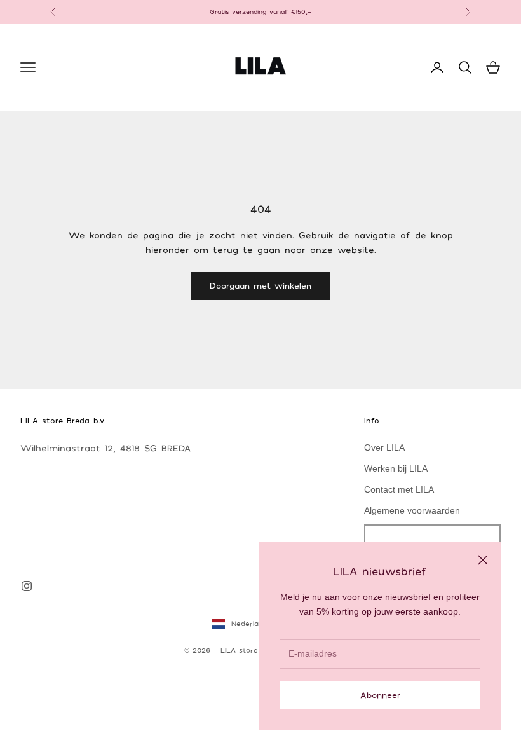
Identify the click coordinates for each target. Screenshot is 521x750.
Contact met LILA (399, 489)
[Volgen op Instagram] (26, 586)
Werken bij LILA (396, 468)
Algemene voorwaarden (412, 510)
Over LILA (384, 447)
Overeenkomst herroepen (432, 539)
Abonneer (380, 695)
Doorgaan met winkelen (260, 285)
